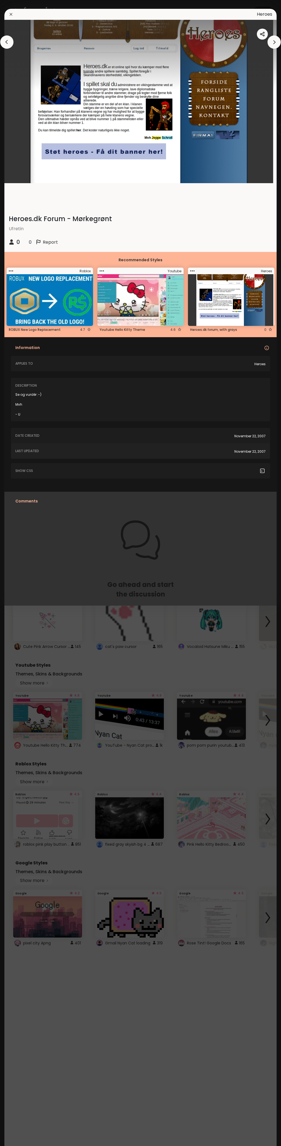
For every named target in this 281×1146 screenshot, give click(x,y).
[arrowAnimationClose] (7, 42)
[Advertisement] (22, 573)
